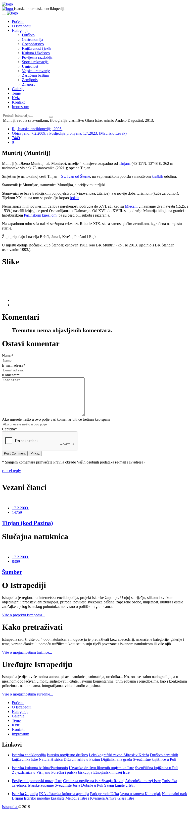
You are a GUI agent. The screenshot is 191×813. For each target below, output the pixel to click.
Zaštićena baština (35, 75)
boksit (74, 198)
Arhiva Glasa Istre (119, 798)
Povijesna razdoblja (37, 57)
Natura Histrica (51, 759)
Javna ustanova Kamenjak (140, 794)
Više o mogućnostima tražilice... (27, 652)
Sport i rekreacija (35, 62)
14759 (17, 512)
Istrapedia (10, 807)
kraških (157, 176)
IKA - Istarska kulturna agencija (64, 794)
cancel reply (11, 470)
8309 (16, 561)
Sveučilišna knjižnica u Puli (156, 768)
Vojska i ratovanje (36, 71)
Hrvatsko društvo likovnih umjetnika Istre (101, 768)
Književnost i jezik (36, 48)
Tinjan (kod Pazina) (27, 523)
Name (7, 355)
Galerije (18, 89)
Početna (18, 21)
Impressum (20, 107)
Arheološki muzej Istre (143, 781)
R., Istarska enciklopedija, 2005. (37, 129)
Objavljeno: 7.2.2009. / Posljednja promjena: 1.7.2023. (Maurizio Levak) (69, 133)
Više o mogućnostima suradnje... (27, 694)
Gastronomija (32, 39)
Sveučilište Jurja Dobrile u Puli (79, 785)
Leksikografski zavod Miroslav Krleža (119, 755)
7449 (16, 138)
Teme (16, 93)
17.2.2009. (20, 508)
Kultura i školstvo (36, 53)
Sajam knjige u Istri (119, 785)
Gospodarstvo (33, 44)
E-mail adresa (13, 365)
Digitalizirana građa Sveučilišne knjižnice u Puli (138, 759)
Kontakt (18, 102)
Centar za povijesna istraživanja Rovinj (93, 781)
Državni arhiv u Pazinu (82, 759)
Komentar (11, 375)
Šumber (12, 572)
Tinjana (125, 163)
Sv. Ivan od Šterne (75, 176)
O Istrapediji (21, 26)
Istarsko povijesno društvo (67, 755)
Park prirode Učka (104, 794)
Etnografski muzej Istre (111, 772)
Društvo (28, 35)
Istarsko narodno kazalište (44, 798)
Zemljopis (30, 80)
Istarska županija (25, 794)
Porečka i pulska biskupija (71, 772)
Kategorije (20, 30)
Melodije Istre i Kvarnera (85, 798)
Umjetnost (30, 66)
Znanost (28, 84)
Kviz (16, 98)
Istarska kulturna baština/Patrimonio (40, 768)
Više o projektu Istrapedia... (23, 615)
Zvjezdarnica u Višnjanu (31, 772)
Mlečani (131, 206)
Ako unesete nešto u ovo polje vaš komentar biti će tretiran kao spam (56, 419)
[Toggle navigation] (4, 14)
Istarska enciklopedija (29, 755)
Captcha (9, 429)
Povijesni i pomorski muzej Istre (37, 781)
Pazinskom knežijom (40, 215)
